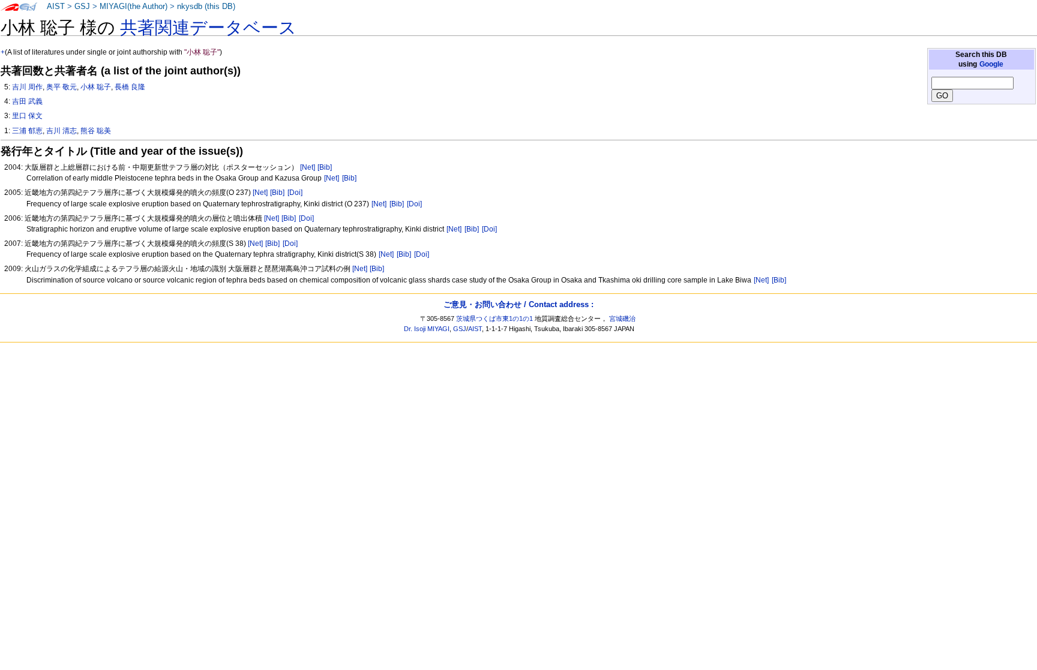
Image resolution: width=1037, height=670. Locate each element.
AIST (56, 6)
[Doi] (294, 192)
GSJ (82, 6)
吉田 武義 (27, 101)
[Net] (307, 167)
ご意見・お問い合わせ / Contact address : (518, 304)
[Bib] (324, 167)
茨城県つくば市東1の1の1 (494, 318)
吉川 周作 (27, 87)
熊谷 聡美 (95, 131)
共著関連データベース (208, 27)
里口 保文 (27, 116)
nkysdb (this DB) (206, 6)
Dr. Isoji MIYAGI (426, 328)
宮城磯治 (622, 318)
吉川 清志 (61, 131)
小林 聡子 (95, 87)
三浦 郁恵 (27, 131)
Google (991, 64)
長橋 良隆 (130, 87)
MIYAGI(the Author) (133, 6)
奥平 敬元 (61, 87)
